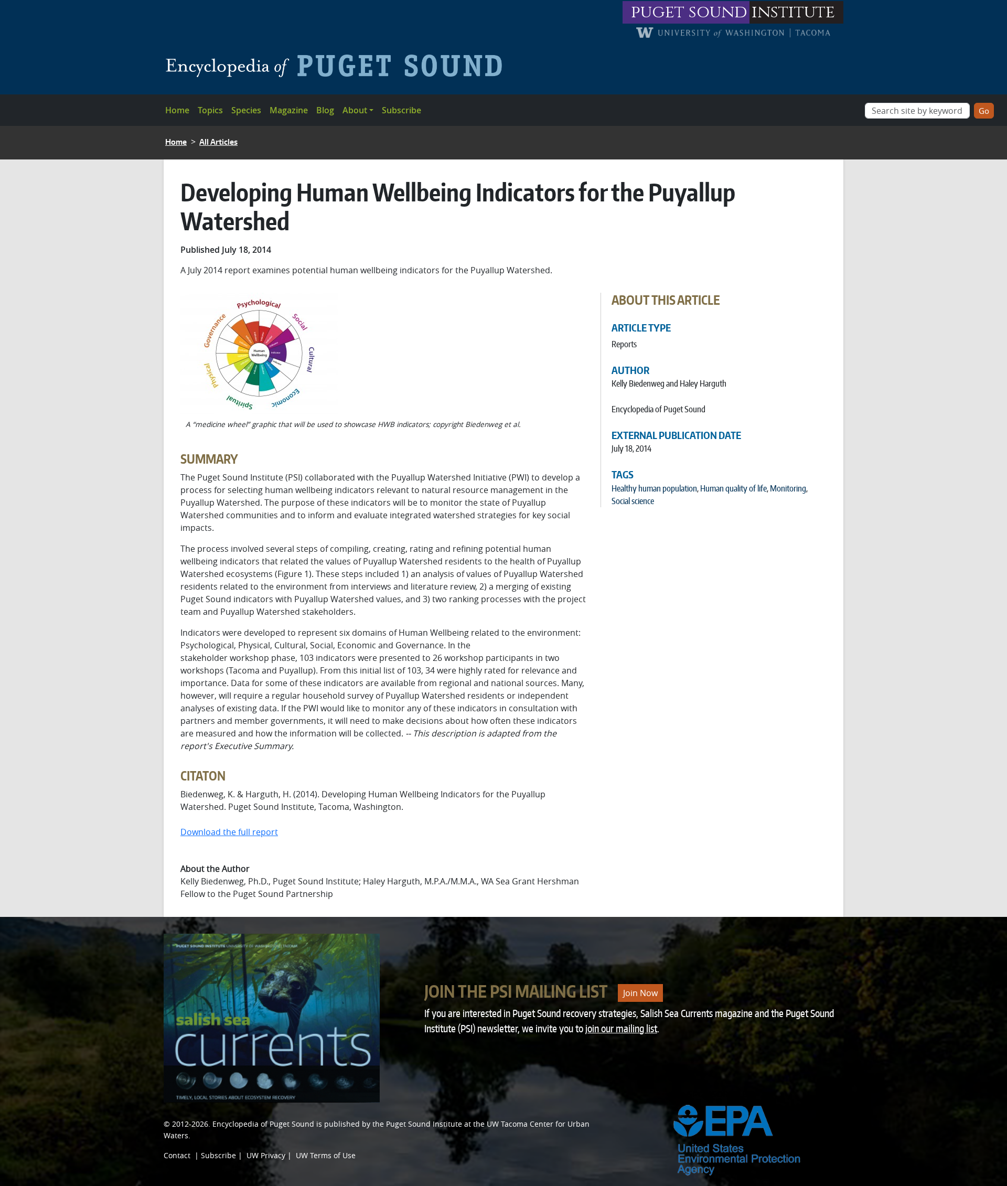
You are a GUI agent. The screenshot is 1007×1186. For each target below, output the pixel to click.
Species (246, 110)
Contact (177, 1155)
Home (177, 110)
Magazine (289, 110)
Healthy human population (654, 488)
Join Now (640, 993)
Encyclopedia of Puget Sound (263, 1124)
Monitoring (788, 488)
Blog (325, 110)
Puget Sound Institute (424, 1124)
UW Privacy (266, 1155)
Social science (633, 501)
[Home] (338, 65)
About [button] (354, 110)
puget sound (689, 12)
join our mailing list (621, 1028)
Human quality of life (733, 488)
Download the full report (229, 832)
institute (793, 12)
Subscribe (401, 110)
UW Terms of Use (326, 1155)
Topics (210, 110)
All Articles (218, 141)
